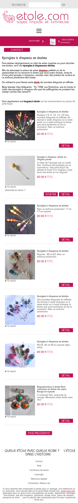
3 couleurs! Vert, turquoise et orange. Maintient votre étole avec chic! (55, 397)
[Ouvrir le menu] (39, 31)
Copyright (39, 474)
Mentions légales (39, 479)
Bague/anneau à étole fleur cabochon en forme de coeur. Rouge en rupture (52, 389)
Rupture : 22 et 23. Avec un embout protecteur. (51, 255)
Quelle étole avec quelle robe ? (32, 451)
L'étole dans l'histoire (50, 452)
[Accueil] (39, 16)
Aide (39, 465)
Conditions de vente (39, 470)
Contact (39, 461)
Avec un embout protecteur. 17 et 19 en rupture (54, 210)
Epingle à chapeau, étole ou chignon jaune (51, 158)
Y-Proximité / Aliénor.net (39, 483)
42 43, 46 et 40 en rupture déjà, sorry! (53, 346)
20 (45, 133)
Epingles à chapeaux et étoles (52, 111)
